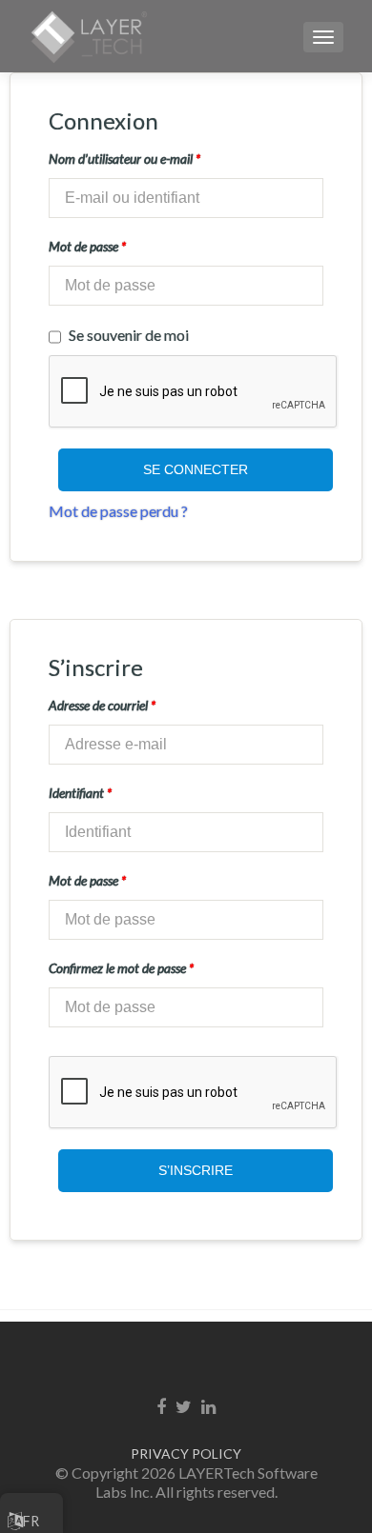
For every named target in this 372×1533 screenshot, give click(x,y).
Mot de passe (87, 246)
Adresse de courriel (102, 705)
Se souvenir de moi (129, 335)
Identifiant (80, 793)
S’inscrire (195, 1170)
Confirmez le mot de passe (121, 968)
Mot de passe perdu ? (118, 511)
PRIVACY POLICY (186, 1453)
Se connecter (195, 469)
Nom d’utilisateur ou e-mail (124, 158)
